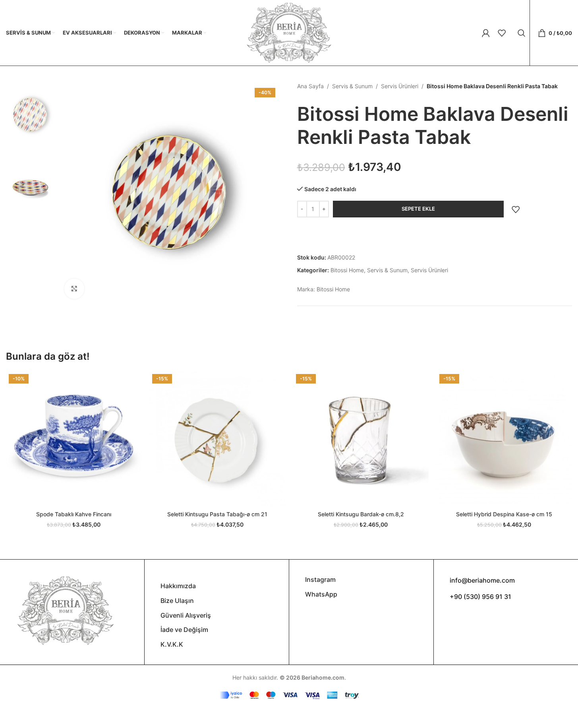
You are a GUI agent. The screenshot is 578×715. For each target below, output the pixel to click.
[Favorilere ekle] (516, 209)
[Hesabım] (486, 33)
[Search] (522, 33)
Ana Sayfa (310, 86)
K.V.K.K (171, 644)
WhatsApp (321, 594)
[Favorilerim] (502, 33)
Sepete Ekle (418, 208)
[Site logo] (289, 32)
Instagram (320, 579)
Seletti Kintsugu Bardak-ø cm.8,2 (361, 514)
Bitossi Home (347, 270)
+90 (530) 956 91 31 (480, 597)
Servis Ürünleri (399, 86)
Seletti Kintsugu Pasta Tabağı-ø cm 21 (217, 514)
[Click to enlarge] (74, 288)
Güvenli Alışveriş (185, 615)
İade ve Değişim (184, 630)
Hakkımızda (178, 586)
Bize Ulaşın (177, 601)
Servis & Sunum (352, 86)
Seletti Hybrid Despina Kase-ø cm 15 (504, 514)
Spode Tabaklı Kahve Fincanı (73, 514)
